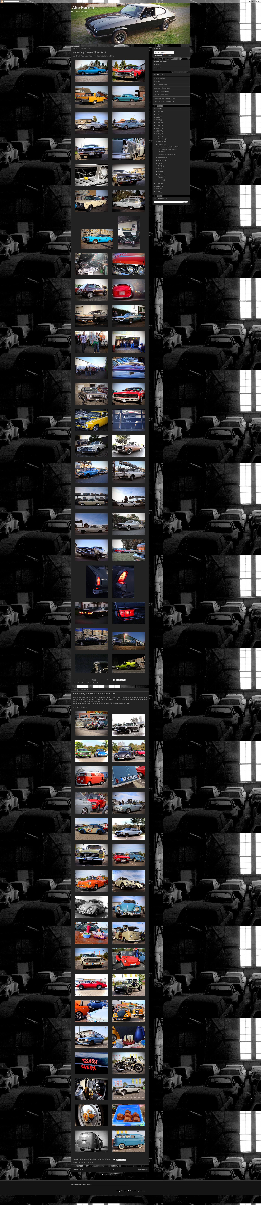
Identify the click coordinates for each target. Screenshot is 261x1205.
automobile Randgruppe (162, 88)
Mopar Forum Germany (161, 91)
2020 (158, 120)
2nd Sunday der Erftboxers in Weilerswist (94, 693)
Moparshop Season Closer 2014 (89, 52)
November (161, 141)
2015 (158, 134)
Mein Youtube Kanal (160, 84)
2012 (158, 186)
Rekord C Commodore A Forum (164, 101)
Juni (159, 166)
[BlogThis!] (119, 680)
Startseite (110, 1169)
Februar (161, 177)
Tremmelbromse (159, 78)
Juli (159, 163)
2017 (158, 128)
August (160, 160)
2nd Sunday (81, 1162)
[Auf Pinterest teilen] (125, 680)
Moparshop (96, 683)
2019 (158, 122)
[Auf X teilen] (121, 680)
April (159, 171)
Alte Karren (82, 7)
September (162, 157)
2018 (158, 125)
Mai (159, 169)
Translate (169, 55)
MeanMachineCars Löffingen (167, 154)
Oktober (161, 144)
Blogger (142, 1191)
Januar (160, 180)
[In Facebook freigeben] (123, 680)
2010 (158, 191)
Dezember (161, 139)
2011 (158, 189)
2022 (158, 114)
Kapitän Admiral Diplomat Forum (164, 98)
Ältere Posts (143, 1169)
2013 (158, 183)
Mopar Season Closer (85, 683)
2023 (158, 111)
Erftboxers (89, 1162)
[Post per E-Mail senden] (113, 680)
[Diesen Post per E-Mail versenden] (117, 680)
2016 (158, 131)
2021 (158, 117)
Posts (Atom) (114, 1175)
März (160, 174)
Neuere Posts (78, 1169)
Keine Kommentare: (104, 680)
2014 (158, 136)
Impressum (157, 68)
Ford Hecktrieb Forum (161, 95)
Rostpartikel (158, 81)
